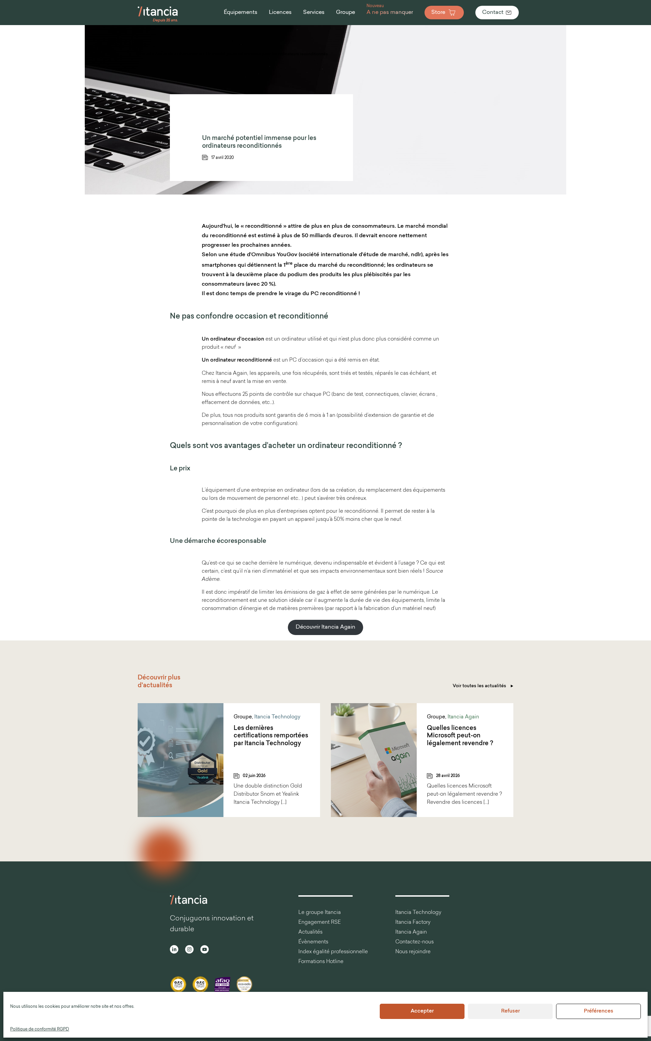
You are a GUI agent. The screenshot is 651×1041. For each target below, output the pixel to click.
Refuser (510, 1011)
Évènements (313, 942)
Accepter (422, 1011)
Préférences (598, 1011)
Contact (493, 12)
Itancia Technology (277, 717)
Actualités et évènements (178, 54)
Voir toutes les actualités (480, 686)
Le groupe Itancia (319, 912)
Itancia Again (463, 717)
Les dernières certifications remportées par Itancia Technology (271, 736)
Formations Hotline (320, 961)
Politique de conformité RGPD (39, 1029)
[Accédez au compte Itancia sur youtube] (204, 950)
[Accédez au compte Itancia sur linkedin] (174, 950)
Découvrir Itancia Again (325, 627)
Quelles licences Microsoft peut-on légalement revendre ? (460, 736)
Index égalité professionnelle (333, 952)
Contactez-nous (414, 942)
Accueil (144, 54)
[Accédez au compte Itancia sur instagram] (189, 950)
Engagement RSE (319, 922)
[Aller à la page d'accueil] (157, 21)
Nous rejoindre (413, 952)
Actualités (310, 932)
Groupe (243, 717)
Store (438, 12)
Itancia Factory (413, 922)
